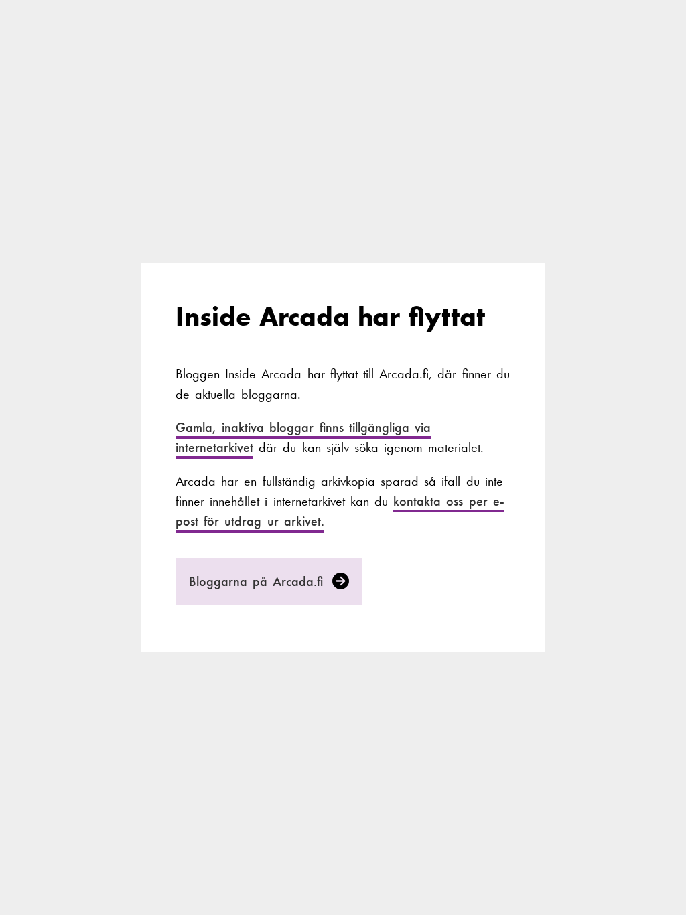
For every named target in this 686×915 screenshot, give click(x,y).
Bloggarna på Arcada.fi (259, 581)
